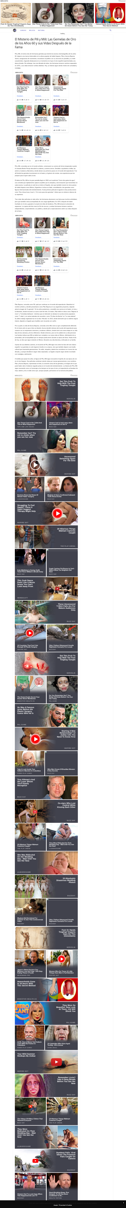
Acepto (56, 1205)
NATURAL (41, 30)
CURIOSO (23, 30)
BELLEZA (32, 30)
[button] (110, 30)
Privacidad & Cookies (65, 1205)
